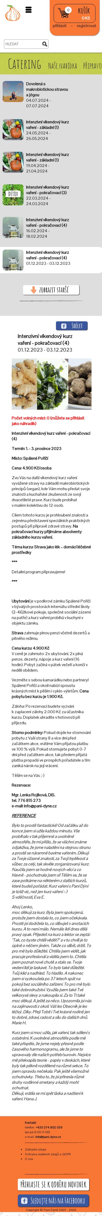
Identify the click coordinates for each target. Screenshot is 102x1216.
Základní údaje (35, 1149)
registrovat (86, 25)
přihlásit (60, 25)
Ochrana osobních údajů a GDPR (48, 1154)
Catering (24, 63)
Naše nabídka (63, 65)
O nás (29, 1159)
